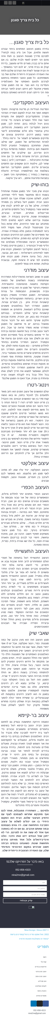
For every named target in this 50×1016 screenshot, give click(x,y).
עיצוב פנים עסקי (40, 976)
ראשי (44, 957)
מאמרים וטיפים (41, 996)
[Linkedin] (34, 1004)
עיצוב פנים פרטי (41, 971)
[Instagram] (40, 1004)
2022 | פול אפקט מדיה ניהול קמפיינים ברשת (29, 934)
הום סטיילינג (42, 981)
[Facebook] (46, 1004)
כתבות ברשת (42, 991)
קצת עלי (43, 962)
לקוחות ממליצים (40, 986)
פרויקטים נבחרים (40, 967)
